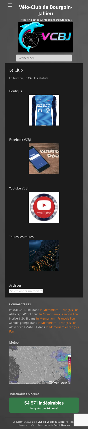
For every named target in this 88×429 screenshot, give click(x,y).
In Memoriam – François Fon (59, 310)
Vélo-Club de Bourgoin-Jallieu (48, 421)
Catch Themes (62, 425)
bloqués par (46, 406)
